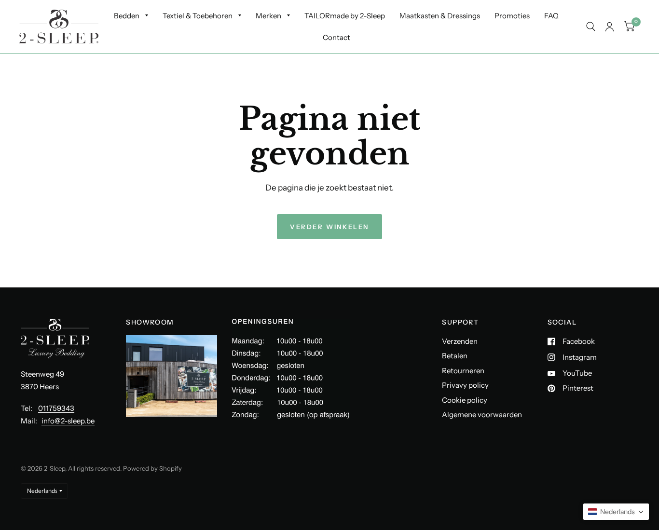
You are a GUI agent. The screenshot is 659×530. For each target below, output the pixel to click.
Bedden (126, 15)
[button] (616, 511)
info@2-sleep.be (68, 420)
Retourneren (463, 370)
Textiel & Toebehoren (198, 15)
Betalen (454, 355)
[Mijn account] (609, 26)
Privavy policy (465, 385)
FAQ (551, 15)
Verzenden (460, 341)
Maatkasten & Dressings (439, 15)
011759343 (56, 408)
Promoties (512, 15)
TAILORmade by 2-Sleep (344, 15)
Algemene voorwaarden (482, 414)
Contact (336, 37)
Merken (268, 15)
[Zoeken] (590, 26)
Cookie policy (464, 400)
